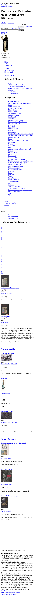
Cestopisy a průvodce (14, 113)
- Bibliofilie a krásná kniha (16, 85)
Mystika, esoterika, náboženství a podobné (20, 161)
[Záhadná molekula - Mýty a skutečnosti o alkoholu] (5, 455)
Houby (10, 139)
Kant (9, 147)
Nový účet (29, 26)
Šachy (10, 176)
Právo (10, 173)
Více (2, 591)
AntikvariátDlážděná (4, 33)
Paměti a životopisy (14, 168)
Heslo (24, 24)
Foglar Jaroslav (12, 132)
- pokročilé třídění (16, 28)
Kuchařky (11, 154)
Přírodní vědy (12, 174)
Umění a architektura (14, 191)
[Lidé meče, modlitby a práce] (5, 286)
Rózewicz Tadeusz (6, 484)
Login (2, 24)
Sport (9, 183)
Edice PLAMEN (13, 128)
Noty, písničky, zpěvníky (15, 166)
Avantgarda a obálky (14, 106)
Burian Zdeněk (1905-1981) (9, 364)
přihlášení (3, 23)
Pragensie (11, 171)
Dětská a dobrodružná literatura (17, 122)
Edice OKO (11, 127)
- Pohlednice (12, 92)
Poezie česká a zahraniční (15, 169)
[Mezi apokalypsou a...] (6, 481)
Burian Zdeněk (12, 111)
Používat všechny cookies (8, 594)
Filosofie (10, 130)
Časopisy (11, 118)
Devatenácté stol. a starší (15, 120)
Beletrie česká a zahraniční (16, 108)
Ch (2, 240)
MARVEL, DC (12, 157)
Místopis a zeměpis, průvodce (17, 159)
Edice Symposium (13, 101)
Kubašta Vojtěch (13, 152)
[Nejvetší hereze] (5, 315)
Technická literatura (14, 186)
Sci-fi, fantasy (12, 178)
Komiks (10, 151)
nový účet (11, 23)
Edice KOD (11, 125)
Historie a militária (13, 137)
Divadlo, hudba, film (14, 123)
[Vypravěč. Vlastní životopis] (4, 507)
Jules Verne (11, 145)
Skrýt (5, 591)
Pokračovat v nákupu (7, 6)
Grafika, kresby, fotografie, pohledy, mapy (20, 135)
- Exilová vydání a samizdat (16, 86)
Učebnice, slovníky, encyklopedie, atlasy (20, 190)
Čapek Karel (12, 117)
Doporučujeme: (8, 439)
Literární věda (12, 156)
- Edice (10, 83)
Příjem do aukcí (9, 70)
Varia (9, 193)
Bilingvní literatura (13, 110)
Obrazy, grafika (8, 349)
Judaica (10, 144)
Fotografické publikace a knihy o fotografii (20, 134)
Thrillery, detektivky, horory (16, 188)
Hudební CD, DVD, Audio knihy (18, 140)
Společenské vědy (13, 181)
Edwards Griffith (6, 458)
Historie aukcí (8, 72)
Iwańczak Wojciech (6, 293)
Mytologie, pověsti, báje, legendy (18, 162)
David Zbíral (4, 322)
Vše (2, 273)
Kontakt (6, 205)
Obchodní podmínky (10, 203)
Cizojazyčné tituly (13, 115)
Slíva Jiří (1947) (5, 393)
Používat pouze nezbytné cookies (10, 592)
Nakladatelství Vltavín (14, 164)
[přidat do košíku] (5, 290)
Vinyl (9, 195)
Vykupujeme (8, 65)
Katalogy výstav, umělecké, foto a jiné (19, 149)
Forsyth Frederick (6, 511)
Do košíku (4, 5)
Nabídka (7, 64)
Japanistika (11, 142)
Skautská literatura (13, 179)
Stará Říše (11, 185)
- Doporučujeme (13, 93)
